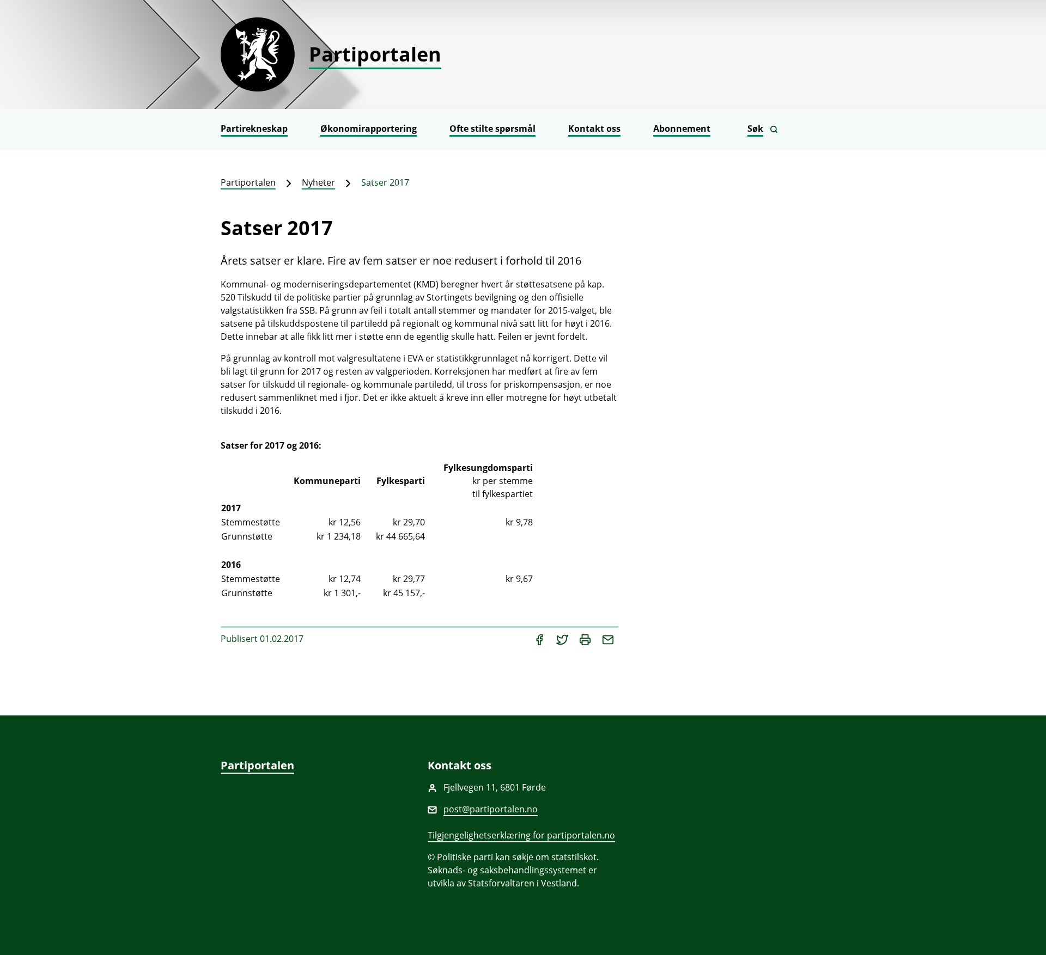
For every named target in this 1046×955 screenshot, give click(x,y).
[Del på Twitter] (563, 639)
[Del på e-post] (608, 639)
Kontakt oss (594, 128)
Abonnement (681, 128)
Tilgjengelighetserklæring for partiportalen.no (521, 835)
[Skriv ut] (586, 639)
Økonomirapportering (368, 128)
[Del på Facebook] (540, 639)
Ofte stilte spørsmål (492, 128)
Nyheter (318, 182)
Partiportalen (248, 182)
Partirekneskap (254, 128)
